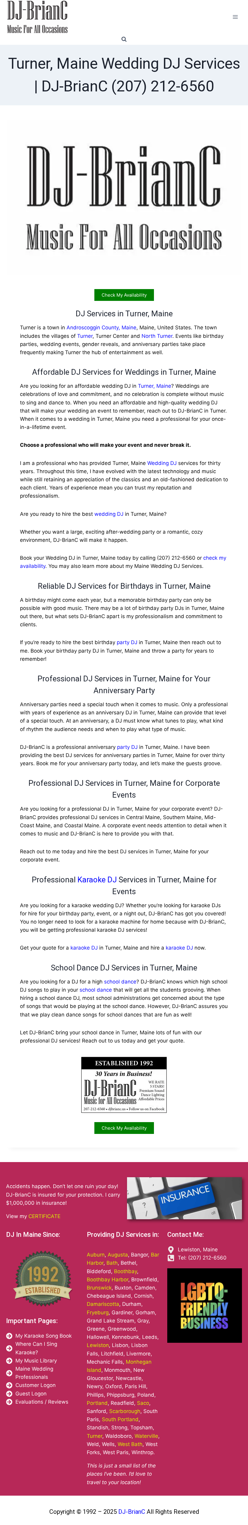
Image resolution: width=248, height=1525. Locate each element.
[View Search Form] (124, 39)
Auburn (96, 1255)
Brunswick (99, 1288)
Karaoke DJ (97, 879)
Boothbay (125, 1271)
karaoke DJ (84, 948)
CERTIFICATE (44, 1216)
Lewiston (98, 1345)
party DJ (127, 642)
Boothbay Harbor (107, 1279)
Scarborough (124, 1411)
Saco (143, 1403)
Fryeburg (98, 1312)
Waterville (146, 1436)
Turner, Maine (154, 386)
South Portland (120, 1419)
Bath (112, 1263)
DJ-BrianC (131, 1511)
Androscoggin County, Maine (101, 327)
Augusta (118, 1255)
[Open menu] (235, 16)
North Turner (157, 336)
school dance (120, 982)
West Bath (130, 1444)
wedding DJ (108, 514)
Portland (97, 1403)
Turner (85, 336)
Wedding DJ (162, 463)
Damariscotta (103, 1304)
